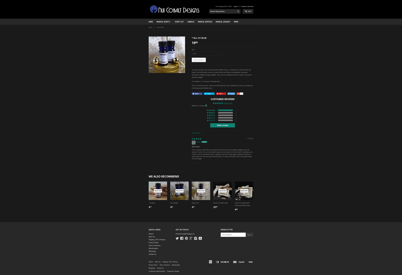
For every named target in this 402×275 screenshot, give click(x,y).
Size (193, 50)
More (236, 22)
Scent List (179, 22)
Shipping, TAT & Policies (157, 239)
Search (151, 234)
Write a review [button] (222, 125)
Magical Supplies (205, 22)
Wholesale (152, 251)
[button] (211, 110)
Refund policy (153, 248)
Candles (190, 22)
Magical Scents (163, 22)
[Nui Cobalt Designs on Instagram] (195, 239)
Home (151, 22)
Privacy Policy (153, 242)
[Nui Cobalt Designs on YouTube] (200, 239)
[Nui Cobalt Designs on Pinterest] (186, 239)
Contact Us (152, 254)
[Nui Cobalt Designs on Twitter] (177, 239)
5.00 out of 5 (228, 103)
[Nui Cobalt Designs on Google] (191, 239)
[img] (196, 139)
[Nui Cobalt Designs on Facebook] (181, 239)
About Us (152, 236)
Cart (249, 11)
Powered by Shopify (173, 271)
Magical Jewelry (223, 22)
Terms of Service (154, 245)
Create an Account (247, 6)
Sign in (236, 6)
